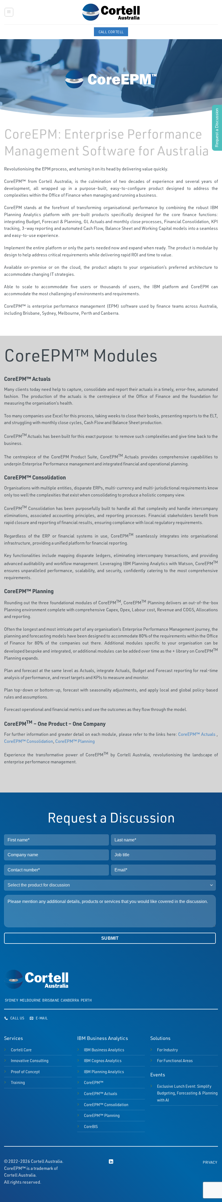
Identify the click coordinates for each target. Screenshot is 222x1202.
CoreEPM (93, 1082)
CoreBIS (91, 1126)
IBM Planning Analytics (104, 1071)
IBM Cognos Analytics (103, 1060)
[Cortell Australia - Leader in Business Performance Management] (111, 12)
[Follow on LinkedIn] (111, 1161)
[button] (9, 12)
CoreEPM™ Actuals (196, 734)
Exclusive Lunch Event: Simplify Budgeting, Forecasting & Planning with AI (187, 1093)
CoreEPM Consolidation (106, 1104)
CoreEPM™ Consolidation (28, 741)
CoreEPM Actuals (100, 1093)
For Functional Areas (175, 1060)
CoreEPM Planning (102, 1115)
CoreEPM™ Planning (75, 741)
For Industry (167, 1049)
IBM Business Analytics (104, 1049)
